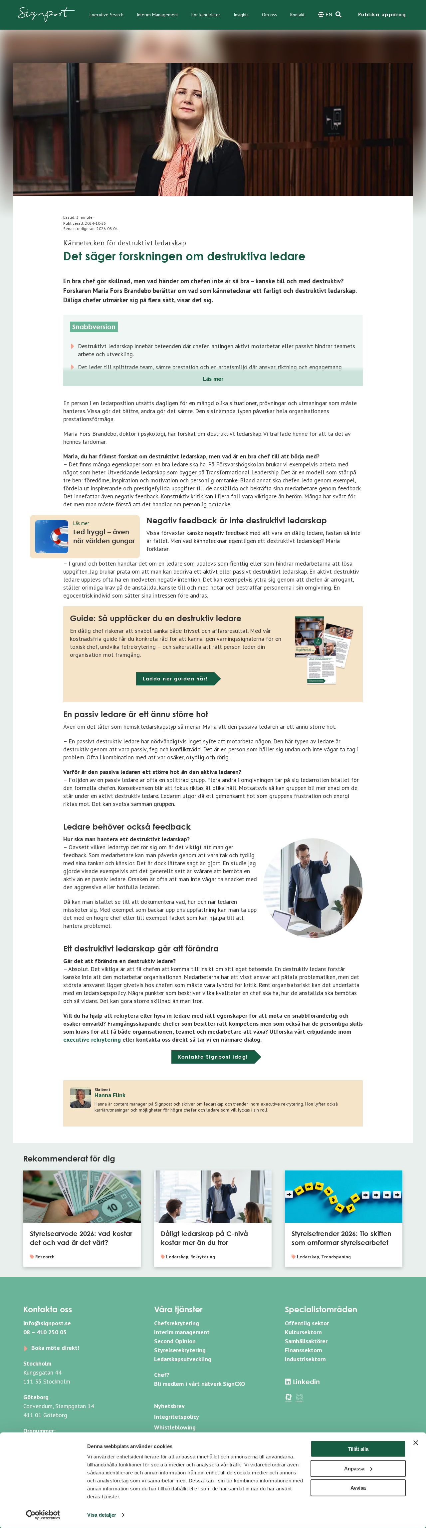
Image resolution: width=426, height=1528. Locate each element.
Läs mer (213, 378)
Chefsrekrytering (176, 1323)
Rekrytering (202, 1257)
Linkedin (305, 1382)
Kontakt (297, 15)
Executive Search (106, 15)
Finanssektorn (303, 1350)
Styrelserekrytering (180, 1350)
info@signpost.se (47, 1323)
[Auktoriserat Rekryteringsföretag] (300, 1397)
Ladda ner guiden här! (175, 678)
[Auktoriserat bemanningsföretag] (288, 1397)
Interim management (182, 1332)
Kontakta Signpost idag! (213, 1057)
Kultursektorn (303, 1332)
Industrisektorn (305, 1359)
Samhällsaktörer (306, 1341)
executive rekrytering (92, 1039)
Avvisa (358, 1488)
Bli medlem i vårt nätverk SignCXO (199, 1384)
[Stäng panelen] (415, 1442)
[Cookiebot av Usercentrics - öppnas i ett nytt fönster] (43, 1515)
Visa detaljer (101, 1515)
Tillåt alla (358, 1449)
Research (45, 1257)
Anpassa (354, 1468)
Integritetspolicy (176, 1416)
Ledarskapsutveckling (182, 1359)
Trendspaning (336, 1257)
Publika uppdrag (382, 14)
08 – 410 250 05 (45, 1332)
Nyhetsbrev (169, 1406)
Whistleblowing (175, 1427)
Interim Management (157, 15)
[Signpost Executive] (46, 14)
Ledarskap (177, 1257)
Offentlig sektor (307, 1323)
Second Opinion (175, 1341)
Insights (241, 15)
